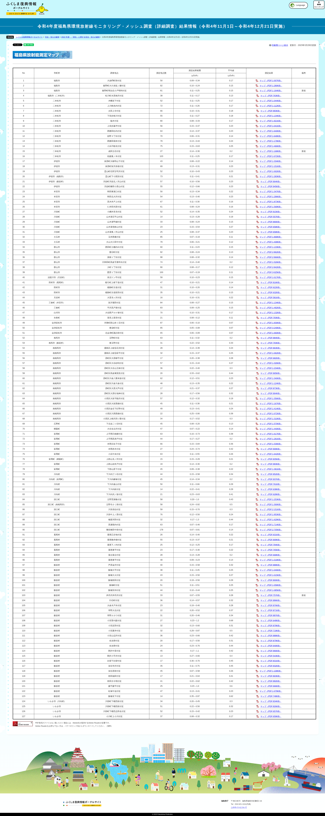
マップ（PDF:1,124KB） (270, 383)
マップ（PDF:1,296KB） (270, 197)
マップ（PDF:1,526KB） (270, 262)
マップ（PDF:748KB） (270, 696)
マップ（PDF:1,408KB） (270, 242)
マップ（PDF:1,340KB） (270, 378)
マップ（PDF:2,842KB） (270, 267)
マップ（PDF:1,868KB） (270, 237)
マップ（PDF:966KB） (270, 651)
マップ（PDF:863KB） (270, 348)
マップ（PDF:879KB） (270, 641)
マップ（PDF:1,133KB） (270, 247)
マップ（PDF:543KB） (270, 656)
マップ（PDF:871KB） (270, 610)
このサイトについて (239, 807)
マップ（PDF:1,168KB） (270, 151)
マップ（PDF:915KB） (270, 212)
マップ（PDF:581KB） (270, 297)
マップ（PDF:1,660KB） (270, 333)
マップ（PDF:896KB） (270, 600)
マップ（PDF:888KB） (270, 565)
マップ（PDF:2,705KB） (270, 530)
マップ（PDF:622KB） (270, 287)
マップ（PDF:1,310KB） (270, 419)
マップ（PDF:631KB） (270, 535)
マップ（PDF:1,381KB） (270, 469)
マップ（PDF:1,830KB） (270, 323)
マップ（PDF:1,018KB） (270, 560)
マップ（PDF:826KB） (270, 706)
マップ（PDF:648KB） (270, 620)
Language (300, 5)
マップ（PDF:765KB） (270, 550)
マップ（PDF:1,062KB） (270, 353)
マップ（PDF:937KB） (270, 479)
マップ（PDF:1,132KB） (270, 313)
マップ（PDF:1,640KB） (270, 131)
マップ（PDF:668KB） (270, 555)
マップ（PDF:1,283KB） (270, 176)
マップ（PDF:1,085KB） (270, 590)
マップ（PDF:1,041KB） (270, 126)
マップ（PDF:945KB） (270, 186)
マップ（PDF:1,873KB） (270, 202)
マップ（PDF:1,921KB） (270, 121)
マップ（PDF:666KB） (270, 686)
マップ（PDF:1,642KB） (270, 454)
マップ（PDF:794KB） (270, 545)
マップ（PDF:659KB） (270, 716)
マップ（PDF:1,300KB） (270, 504)
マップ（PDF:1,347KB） (270, 191)
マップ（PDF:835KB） (270, 459)
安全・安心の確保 (52, 37)
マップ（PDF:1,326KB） (270, 363)
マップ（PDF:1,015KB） (270, 575)
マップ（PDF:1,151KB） (270, 166)
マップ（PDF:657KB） (270, 711)
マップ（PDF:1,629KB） (270, 520)
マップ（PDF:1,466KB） (270, 146)
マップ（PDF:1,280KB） (270, 86)
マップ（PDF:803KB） (270, 676)
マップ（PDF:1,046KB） (270, 570)
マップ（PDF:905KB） (270, 373)
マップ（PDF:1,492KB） (270, 308)
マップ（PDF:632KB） (270, 292)
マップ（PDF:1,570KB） (270, 424)
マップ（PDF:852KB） (270, 474)
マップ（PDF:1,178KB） (270, 141)
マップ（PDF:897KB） (270, 615)
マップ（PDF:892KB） (270, 681)
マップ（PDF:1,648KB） (270, 136)
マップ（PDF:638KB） (270, 489)
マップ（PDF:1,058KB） (270, 585)
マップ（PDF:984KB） (270, 338)
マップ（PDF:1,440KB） (270, 429)
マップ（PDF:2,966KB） (270, 257)
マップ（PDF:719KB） (270, 631)
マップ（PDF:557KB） (270, 217)
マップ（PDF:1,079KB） (270, 691)
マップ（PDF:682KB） (270, 358)
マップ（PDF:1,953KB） (270, 514)
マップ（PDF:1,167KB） (270, 403)
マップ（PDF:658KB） (270, 227)
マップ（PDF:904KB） (270, 181)
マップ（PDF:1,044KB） (270, 101)
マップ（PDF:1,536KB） (270, 444)
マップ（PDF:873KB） (270, 388)
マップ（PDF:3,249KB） (270, 328)
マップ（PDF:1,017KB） (270, 277)
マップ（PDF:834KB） (270, 701)
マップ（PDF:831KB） (270, 661)
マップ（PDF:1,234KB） (270, 368)
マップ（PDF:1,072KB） (270, 156)
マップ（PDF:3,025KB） (270, 272)
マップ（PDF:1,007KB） (270, 81)
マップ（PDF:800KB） (270, 580)
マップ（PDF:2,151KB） (270, 509)
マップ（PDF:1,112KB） (270, 106)
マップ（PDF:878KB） (270, 626)
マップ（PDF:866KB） (270, 222)
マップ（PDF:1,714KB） (270, 525)
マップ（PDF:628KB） (270, 494)
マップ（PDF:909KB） (270, 449)
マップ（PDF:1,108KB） (270, 671)
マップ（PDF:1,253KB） (270, 499)
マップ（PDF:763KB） (270, 96)
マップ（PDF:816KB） (270, 282)
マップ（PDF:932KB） (270, 666)
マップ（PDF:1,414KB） (270, 409)
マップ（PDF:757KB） (270, 595)
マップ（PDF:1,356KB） (270, 398)
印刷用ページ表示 (280, 45)
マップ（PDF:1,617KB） (270, 434)
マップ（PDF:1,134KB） (270, 116)
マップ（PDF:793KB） (270, 318)
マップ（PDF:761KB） (270, 484)
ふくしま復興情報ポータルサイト (29, 37)
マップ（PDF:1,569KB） (270, 207)
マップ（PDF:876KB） (270, 605)
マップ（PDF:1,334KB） (270, 161)
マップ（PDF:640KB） (270, 646)
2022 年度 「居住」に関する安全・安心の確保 (80, 37)
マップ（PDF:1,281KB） (270, 439)
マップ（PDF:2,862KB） (270, 252)
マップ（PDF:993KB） (270, 111)
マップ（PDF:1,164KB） (270, 91)
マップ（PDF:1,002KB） (270, 171)
